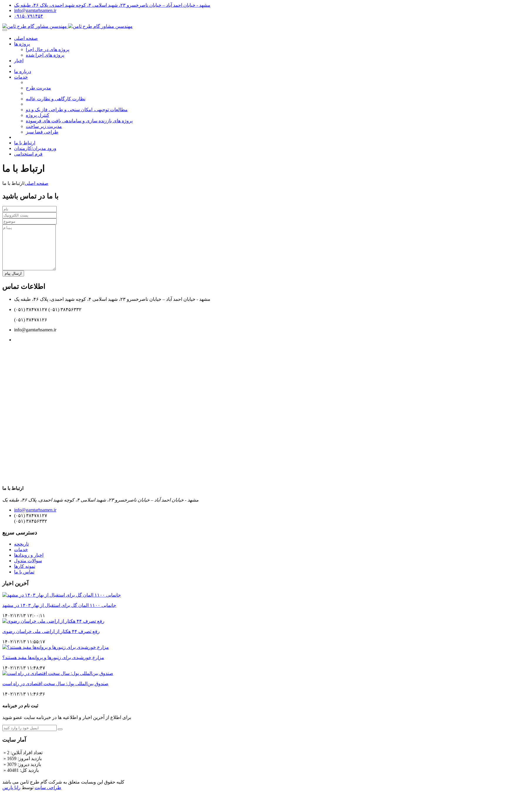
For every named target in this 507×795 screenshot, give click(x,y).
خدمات (21, 77)
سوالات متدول (28, 560)
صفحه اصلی (26, 38)
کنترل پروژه (37, 115)
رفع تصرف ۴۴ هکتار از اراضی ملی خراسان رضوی (51, 631)
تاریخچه (21, 543)
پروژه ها (22, 43)
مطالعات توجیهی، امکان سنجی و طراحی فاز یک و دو (77, 109)
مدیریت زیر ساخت (44, 126)
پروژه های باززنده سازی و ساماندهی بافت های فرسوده (79, 120)
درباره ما (22, 71)
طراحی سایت (48, 787)
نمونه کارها (24, 566)
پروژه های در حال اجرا (47, 49)
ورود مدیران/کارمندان (35, 148)
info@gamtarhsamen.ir (35, 10)
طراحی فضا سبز (42, 131)
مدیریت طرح (38, 87)
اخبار (18, 60)
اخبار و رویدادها (28, 555)
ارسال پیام (13, 273)
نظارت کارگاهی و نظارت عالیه (55, 98)
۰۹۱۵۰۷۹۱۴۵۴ (28, 15)
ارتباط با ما (24, 142)
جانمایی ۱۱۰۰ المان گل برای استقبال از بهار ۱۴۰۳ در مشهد (59, 605)
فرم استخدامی (28, 153)
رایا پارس (11, 787)
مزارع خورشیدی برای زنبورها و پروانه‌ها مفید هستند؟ (53, 657)
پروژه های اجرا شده (45, 55)
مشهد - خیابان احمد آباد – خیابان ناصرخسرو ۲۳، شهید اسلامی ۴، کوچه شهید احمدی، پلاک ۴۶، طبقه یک (112, 5)
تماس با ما (24, 571)
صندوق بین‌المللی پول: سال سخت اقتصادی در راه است (55, 683)
